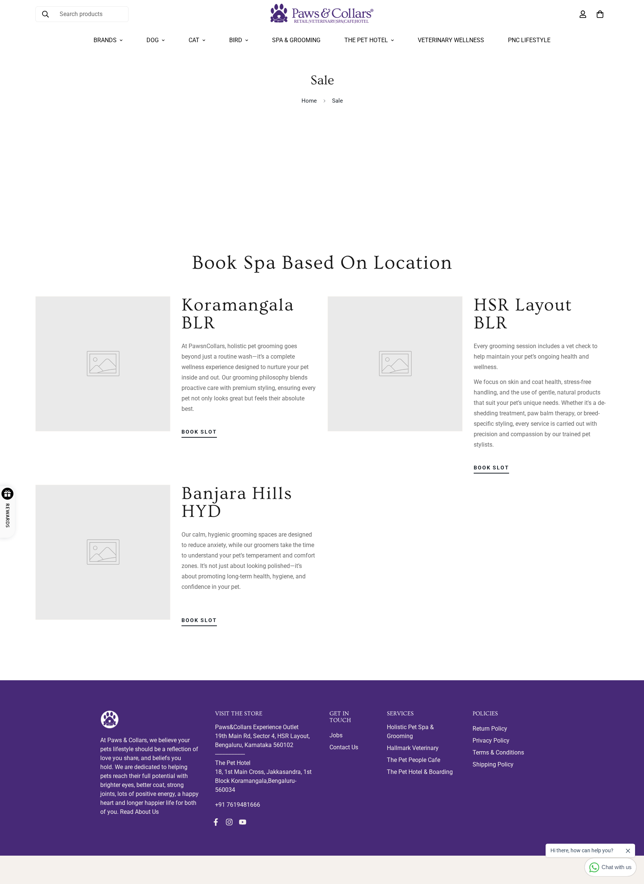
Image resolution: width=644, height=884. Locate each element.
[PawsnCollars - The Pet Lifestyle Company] (322, 14)
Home (309, 100)
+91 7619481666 (237, 804)
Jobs (335, 735)
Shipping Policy (493, 764)
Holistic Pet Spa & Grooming (410, 732)
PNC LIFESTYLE (529, 40)
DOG (152, 40)
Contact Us (343, 747)
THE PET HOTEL (366, 40)
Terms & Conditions (498, 752)
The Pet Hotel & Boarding (420, 771)
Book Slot (199, 432)
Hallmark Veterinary (413, 748)
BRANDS (105, 40)
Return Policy (490, 728)
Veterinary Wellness (451, 40)
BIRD (235, 40)
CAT (194, 40)
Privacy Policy (491, 740)
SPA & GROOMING (296, 40)
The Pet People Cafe (413, 759)
